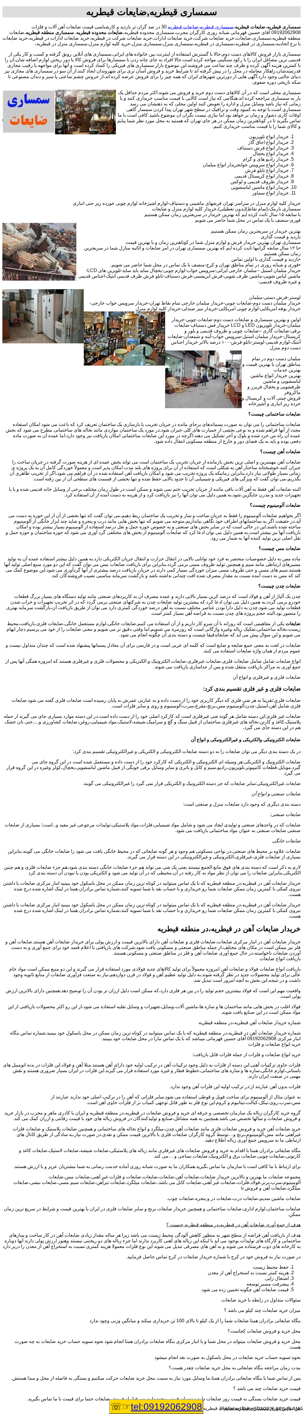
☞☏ (156, 1406)
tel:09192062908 (166, 1406)
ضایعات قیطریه (183, 26)
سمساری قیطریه (216, 26)
